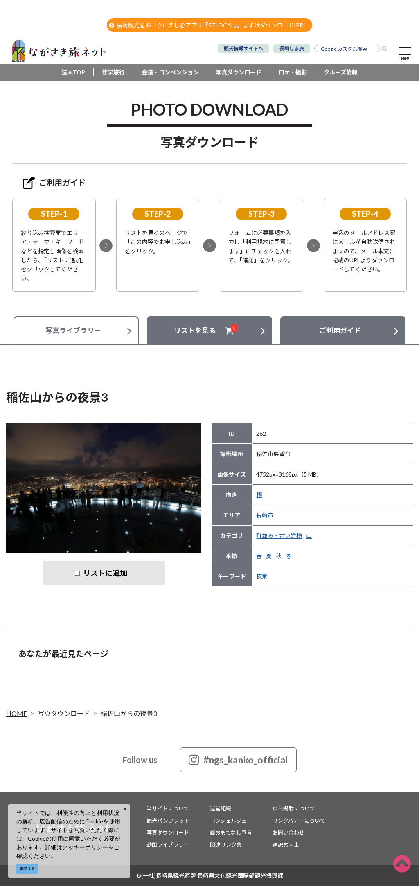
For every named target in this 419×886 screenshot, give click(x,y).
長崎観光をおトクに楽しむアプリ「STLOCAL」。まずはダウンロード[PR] (211, 25)
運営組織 (220, 808)
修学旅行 (113, 72)
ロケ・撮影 (292, 72)
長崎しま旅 (291, 48)
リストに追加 (105, 572)
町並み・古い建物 (279, 535)
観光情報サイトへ (243, 48)
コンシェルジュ (228, 820)
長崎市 (264, 515)
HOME (16, 713)
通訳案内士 (286, 844)
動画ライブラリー (167, 844)
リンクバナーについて (299, 820)
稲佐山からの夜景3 (129, 713)
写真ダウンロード (238, 72)
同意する (27, 868)
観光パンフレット (167, 820)
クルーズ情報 (341, 72)
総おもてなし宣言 (231, 832)
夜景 (262, 576)
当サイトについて (167, 808)
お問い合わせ (288, 832)
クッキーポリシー (85, 846)
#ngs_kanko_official (245, 759)
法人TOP (73, 72)
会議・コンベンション (170, 72)
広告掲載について (294, 808)
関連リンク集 (226, 844)
